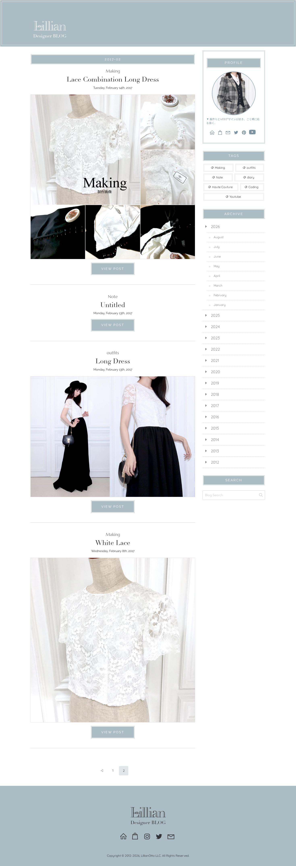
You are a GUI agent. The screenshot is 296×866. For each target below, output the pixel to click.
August (216, 237)
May (214, 266)
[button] (260, 495)
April (214, 276)
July (214, 247)
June (215, 256)
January (217, 305)
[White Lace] (112, 638)
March (216, 285)
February (218, 295)
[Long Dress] (112, 434)
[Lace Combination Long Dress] (112, 174)
